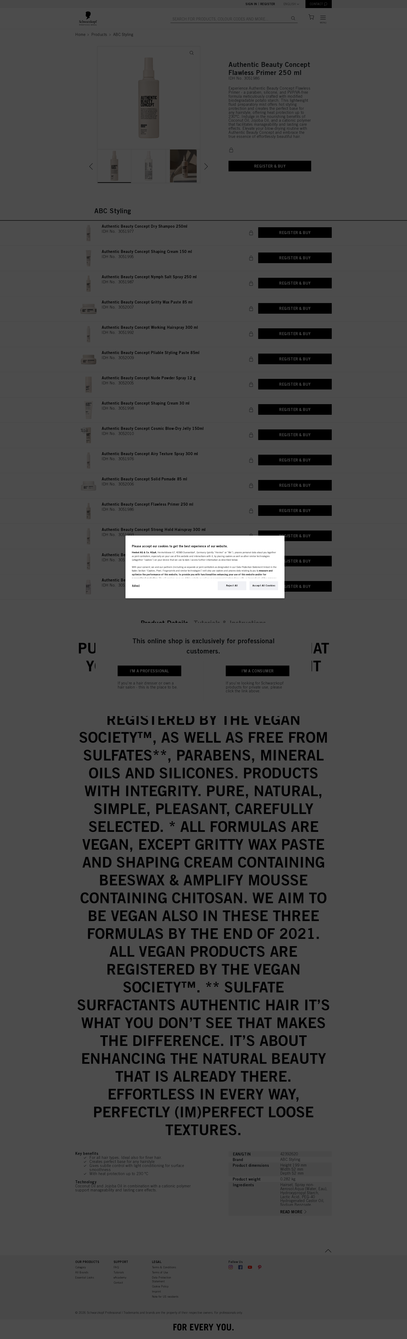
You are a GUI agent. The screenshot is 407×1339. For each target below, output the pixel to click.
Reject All (232, 585)
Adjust (136, 585)
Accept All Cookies (263, 585)
